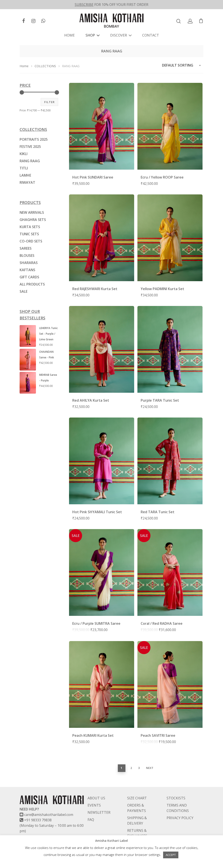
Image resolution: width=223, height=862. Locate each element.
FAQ (91, 819)
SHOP (90, 35)
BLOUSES (27, 255)
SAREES (26, 248)
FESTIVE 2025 (30, 146)
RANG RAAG (30, 161)
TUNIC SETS (29, 234)
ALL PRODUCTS (32, 284)
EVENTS (94, 805)
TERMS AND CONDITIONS (178, 808)
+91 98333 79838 (38, 820)
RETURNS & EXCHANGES (137, 833)
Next (150, 768)
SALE (23, 291)
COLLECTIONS (45, 66)
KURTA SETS (30, 226)
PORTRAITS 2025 (34, 139)
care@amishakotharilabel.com (48, 814)
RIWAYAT (27, 182)
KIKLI (23, 153)
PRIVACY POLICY (180, 817)
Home (24, 66)
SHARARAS (29, 262)
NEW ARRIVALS (32, 212)
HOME (69, 35)
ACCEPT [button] (171, 855)
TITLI (24, 168)
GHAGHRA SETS (33, 219)
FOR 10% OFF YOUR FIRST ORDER (111, 4)
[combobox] (181, 65)
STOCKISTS (176, 798)
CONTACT (150, 35)
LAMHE (25, 175)
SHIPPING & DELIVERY (137, 820)
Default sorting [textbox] (177, 65)
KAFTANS (27, 269)
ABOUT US (96, 798)
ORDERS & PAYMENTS (136, 808)
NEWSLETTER (99, 812)
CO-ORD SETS (31, 241)
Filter (49, 102)
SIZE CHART (137, 798)
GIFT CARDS (29, 277)
